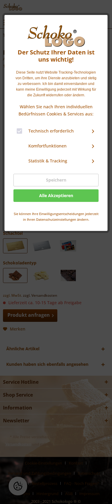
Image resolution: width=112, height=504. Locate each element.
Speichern (56, 180)
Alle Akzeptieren (56, 195)
